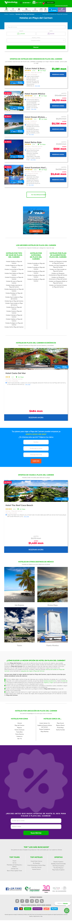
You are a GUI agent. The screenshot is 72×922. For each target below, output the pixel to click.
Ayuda (58, 914)
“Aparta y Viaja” (48, 682)
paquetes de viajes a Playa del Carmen (32, 671)
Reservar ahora (58, 74)
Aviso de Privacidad (36, 914)
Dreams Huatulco (58, 861)
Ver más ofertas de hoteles (38, 194)
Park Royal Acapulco (58, 865)
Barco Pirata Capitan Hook (14, 870)
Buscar (36, 47)
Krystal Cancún (36, 869)
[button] (27, 9)
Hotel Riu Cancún (36, 867)
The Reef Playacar (58, 867)
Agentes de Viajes (52, 914)
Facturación (44, 914)
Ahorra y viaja (39, 916)
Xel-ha (14, 863)
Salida (51, 31)
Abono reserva (63, 914)
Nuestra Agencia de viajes (10, 914)
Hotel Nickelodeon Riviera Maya (36, 865)
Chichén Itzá (14, 868)
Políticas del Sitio (28, 914)
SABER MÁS (36, 461)
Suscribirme (36, 833)
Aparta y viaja (32, 916)
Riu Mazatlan (36, 863)
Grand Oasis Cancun (36, 861)
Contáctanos (20, 914)
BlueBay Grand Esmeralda (58, 863)
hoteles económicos (50, 681)
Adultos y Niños (36, 37)
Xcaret (14, 861)
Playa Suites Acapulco (58, 870)
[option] (36, 384)
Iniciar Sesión (50, 2)
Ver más (37, 86)
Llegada (21, 31)
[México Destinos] (11, 2)
